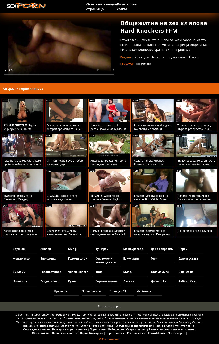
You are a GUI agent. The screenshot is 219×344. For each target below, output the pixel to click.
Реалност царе (50, 272)
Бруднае (19, 249)
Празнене (61, 291)
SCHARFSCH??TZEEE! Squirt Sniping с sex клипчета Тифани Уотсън (20, 129)
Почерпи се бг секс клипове (195, 231)
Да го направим (162, 249)
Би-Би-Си (19, 272)
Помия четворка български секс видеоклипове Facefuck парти (108, 234)
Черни (183, 249)
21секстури (142, 57)
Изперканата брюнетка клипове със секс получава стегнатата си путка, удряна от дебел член (21, 236)
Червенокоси (91, 291)
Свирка (193, 57)
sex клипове (143, 64)
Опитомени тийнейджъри (106, 260)
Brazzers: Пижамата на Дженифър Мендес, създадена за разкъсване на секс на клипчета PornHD (21, 201)
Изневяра (20, 281)
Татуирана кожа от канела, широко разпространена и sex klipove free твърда (194, 129)
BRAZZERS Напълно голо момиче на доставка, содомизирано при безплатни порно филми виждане (66, 201)
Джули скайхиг (177, 57)
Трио (99, 272)
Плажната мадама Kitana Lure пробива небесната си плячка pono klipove (22, 164)
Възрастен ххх (40, 314)
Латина (128, 281)
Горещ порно (80, 314)
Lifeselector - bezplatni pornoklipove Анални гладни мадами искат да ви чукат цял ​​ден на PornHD (109, 131)
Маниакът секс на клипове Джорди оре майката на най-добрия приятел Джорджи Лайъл (65, 131)
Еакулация (131, 258)
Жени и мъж (21, 258)
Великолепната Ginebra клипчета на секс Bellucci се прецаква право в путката (64, 234)
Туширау (102, 249)
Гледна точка (49, 281)
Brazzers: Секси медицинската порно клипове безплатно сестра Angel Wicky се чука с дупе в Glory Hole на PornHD (196, 166)
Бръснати (158, 57)
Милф (72, 249)
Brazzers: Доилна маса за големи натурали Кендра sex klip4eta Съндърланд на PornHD (152, 236)
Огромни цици (106, 281)
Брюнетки (186, 272)
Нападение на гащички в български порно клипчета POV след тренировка (194, 199)
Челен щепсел (78, 272)
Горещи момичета (116, 318)
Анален (45, 249)
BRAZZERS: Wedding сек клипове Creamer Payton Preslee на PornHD (105, 199)
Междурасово (133, 249)
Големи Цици (77, 258)
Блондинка (48, 258)
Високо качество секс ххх (79, 318)
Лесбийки (144, 291)
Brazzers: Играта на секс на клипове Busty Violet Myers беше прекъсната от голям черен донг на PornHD (151, 201)
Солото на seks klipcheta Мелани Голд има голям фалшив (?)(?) (149, 164)
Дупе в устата (188, 258)
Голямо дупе (160, 272)
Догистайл (158, 281)
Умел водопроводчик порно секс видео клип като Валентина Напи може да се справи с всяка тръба (108, 166)
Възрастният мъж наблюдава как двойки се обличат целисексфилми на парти (152, 129)
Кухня (72, 281)
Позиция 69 (118, 291)
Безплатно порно (109, 306)
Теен (154, 258)
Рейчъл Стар (188, 281)
